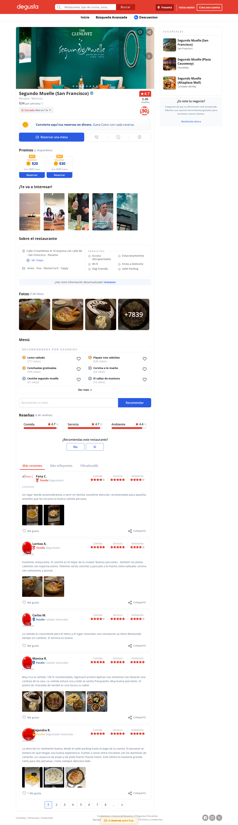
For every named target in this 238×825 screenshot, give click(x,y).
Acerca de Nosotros (122, 816)
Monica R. (39, 658)
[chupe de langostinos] (32, 514)
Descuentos (146, 17)
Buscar (125, 7)
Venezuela (33, 817)
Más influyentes (61, 466)
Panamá (166, 7)
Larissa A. (39, 544)
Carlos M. (39, 615)
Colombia (21, 817)
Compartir (139, 531)
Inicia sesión (187, 7)
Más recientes (32, 466)
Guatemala (47, 817)
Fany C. (41, 476)
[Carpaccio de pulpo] (54, 777)
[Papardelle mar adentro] (75, 701)
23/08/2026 (28, 486)
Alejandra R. (41, 730)
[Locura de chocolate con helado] (32, 701)
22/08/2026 (28, 740)
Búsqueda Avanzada (111, 17)
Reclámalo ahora (191, 121)
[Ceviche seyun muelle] (32, 586)
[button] (96, 137)
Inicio (85, 17)
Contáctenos (103, 816)
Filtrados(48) (89, 466)
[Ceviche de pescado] (54, 586)
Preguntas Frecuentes (146, 816)
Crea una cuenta (209, 7)
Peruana (24, 98)
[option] (85, 65)
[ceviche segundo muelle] (54, 514)
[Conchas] (97, 701)
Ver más (84, 390)
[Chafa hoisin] (54, 701)
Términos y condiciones (150, 819)
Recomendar (135, 403)
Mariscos (37, 98)
